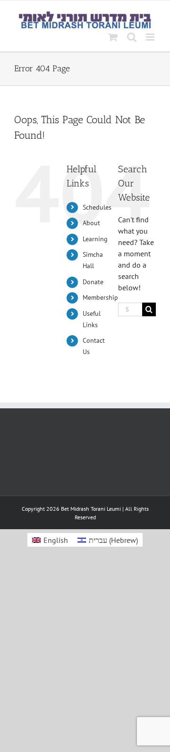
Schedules (97, 207)
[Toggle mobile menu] (151, 37)
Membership (100, 297)
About (91, 223)
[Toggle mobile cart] (113, 37)
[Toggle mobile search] (131, 37)
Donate (93, 282)
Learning (95, 239)
